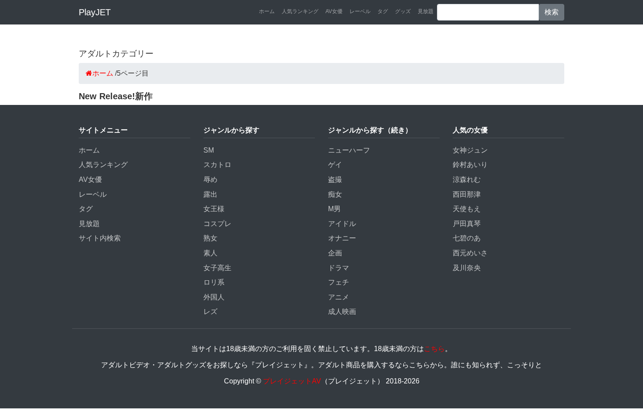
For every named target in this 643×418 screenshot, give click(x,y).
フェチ (338, 282)
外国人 (213, 297)
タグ (382, 11)
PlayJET (95, 12)
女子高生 (217, 268)
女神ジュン (470, 150)
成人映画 (342, 311)
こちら (434, 348)
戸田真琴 (467, 223)
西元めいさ (470, 253)
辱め (210, 179)
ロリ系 (213, 282)
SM (208, 150)
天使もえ (467, 208)
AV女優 (333, 11)
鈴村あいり (470, 164)
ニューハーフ (349, 150)
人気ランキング (300, 11)
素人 (210, 253)
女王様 (213, 208)
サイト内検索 (100, 238)
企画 (335, 253)
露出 (210, 194)
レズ (210, 311)
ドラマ (338, 268)
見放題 (425, 11)
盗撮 (335, 179)
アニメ (338, 297)
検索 (552, 12)
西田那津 (467, 194)
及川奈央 (467, 268)
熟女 (210, 238)
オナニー (342, 238)
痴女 (335, 194)
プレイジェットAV (292, 381)
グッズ (403, 11)
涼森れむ (467, 179)
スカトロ (217, 164)
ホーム (267, 11)
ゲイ (335, 164)
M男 (334, 208)
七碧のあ (467, 238)
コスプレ (217, 223)
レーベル (359, 11)
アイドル (342, 223)
